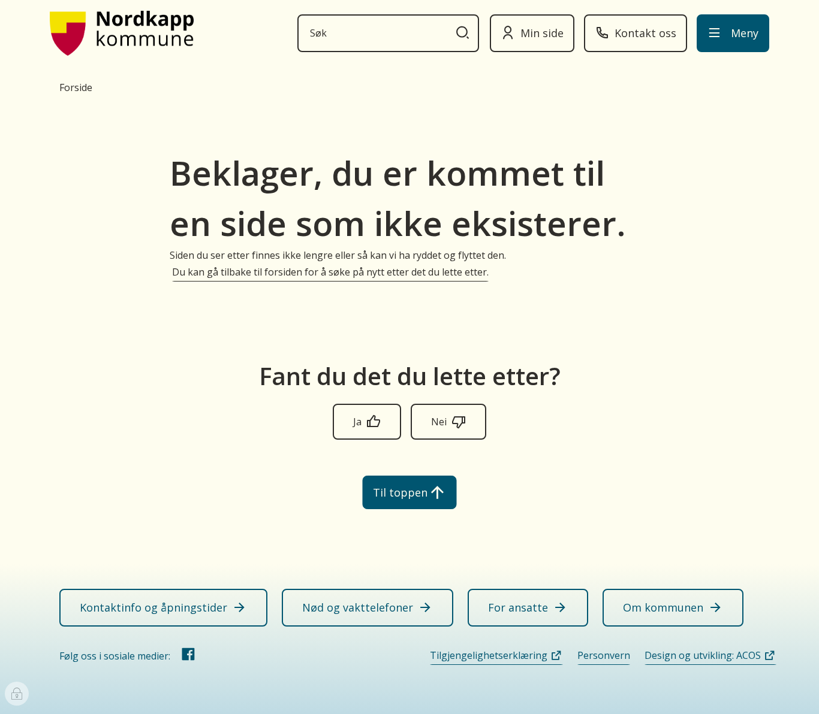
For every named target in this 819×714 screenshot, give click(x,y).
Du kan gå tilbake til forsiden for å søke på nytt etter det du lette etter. (330, 272)
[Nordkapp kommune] (122, 33)
